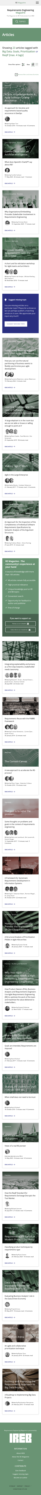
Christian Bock (22, 222)
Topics (22, 21)
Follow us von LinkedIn (19, 624)
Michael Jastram (16, 1209)
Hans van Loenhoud (17, 837)
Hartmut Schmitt (19, 682)
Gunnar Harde (22, 945)
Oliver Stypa (15, 783)
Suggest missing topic (16, 324)
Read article (9, 132)
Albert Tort (14, 124)
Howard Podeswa (23, 1007)
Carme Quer (28, 731)
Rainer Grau (22, 1353)
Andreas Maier (16, 543)
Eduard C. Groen (16, 680)
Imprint (20, 1486)
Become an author (20, 1478)
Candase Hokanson (25, 485)
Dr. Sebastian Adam (17, 894)
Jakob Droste (9, 682)
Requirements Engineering (20, 13)
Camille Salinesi (16, 175)
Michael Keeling (29, 276)
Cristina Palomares (17, 731)
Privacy (27, 1486)
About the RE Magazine (20, 1457)
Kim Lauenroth (30, 837)
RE (20, 2)
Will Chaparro (9, 278)
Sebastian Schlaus (26, 783)
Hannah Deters (28, 680)
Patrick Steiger (9, 839)
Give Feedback (20, 1470)
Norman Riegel (30, 894)
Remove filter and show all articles (28, 74)
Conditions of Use (20, 1489)
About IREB (21, 1453)
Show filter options (14, 64)
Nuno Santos (22, 1255)
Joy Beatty (14, 485)
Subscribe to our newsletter (19, 630)
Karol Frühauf (15, 1059)
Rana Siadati (15, 436)
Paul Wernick (24, 436)
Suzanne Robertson (17, 379)
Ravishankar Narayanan (25, 1402)
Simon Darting (26, 543)
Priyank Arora (15, 1309)
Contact (20, 1460)
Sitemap (12, 1486)
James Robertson (30, 379)
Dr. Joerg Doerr (10, 896)
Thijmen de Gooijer (17, 276)
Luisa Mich (19, 1156)
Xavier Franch (9, 733)
